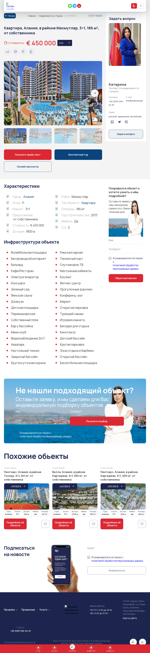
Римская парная (71, 252)
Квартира (88, 203)
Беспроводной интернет (28, 259)
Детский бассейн (72, 338)
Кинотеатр (68, 332)
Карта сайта (130, 618)
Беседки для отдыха (74, 326)
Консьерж (18, 283)
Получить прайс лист (28, 154)
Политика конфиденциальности (20, 642)
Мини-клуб (18, 332)
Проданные (28, 609)
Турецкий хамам (71, 314)
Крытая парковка (72, 344)
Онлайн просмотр (28, 166)
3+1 (27, 209)
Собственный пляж (24, 320)
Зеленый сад (20, 289)
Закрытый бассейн (24, 357)
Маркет (65, 301)
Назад (11, 15)
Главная (32, 15)
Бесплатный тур (78, 154)
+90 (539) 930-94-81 (116, 103)
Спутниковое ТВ (71, 265)
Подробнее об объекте (15, 524)
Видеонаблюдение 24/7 (28, 338)
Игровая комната (72, 320)
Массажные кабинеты (75, 271)
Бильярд (17, 265)
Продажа (9, 609)
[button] (95, 93)
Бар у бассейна (22, 326)
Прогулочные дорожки (76, 289)
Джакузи (17, 301)
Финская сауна (21, 295)
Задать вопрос (126, 134)
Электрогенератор (25, 277)
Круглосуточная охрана (28, 363)
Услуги (43, 609)
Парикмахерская (23, 314)
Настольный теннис (25, 351)
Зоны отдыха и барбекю (77, 351)
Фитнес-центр (70, 283)
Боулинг (66, 277)
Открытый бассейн (73, 357)
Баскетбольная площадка (78, 363)
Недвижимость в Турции (51, 15)
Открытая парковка (74, 308)
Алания (28, 197)
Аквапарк (17, 344)
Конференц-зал (71, 295)
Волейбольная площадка (29, 252)
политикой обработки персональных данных (126, 267)
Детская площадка (24, 308)
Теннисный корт (71, 259)
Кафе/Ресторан (22, 271)
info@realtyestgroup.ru (134, 100)
